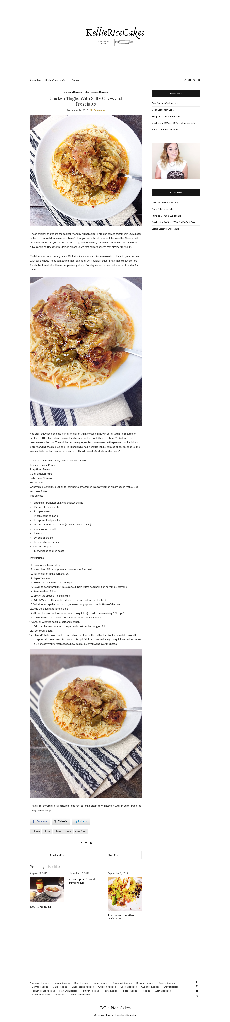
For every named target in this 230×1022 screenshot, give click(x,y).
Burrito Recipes (40, 986)
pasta (68, 831)
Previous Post (58, 855)
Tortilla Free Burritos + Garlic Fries (122, 916)
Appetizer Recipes (39, 982)
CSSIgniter (130, 1014)
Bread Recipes (100, 982)
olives (58, 831)
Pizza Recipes (130, 990)
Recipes (146, 990)
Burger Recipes (167, 982)
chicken (36, 831)
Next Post (114, 855)
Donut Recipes (172, 986)
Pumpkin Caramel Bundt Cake (166, 116)
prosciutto (80, 831)
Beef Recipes (81, 982)
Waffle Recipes (163, 990)
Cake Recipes (60, 986)
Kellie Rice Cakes (115, 1008)
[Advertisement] (115, 954)
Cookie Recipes (128, 986)
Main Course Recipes (96, 91)
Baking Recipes (62, 982)
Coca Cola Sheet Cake (163, 109)
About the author (41, 994)
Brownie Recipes (145, 982)
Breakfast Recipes (122, 982)
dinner (47, 831)
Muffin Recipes (91, 990)
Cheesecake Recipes (83, 986)
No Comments (97, 110)
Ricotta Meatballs (40, 906)
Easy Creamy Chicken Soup (165, 103)
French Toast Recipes (43, 990)
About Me (35, 80)
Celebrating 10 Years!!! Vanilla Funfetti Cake (173, 123)
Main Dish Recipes (69, 990)
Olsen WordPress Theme (107, 1014)
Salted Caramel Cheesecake (165, 129)
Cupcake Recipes (150, 986)
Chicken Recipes (73, 91)
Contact (76, 80)
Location (59, 994)
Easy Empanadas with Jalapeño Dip (82, 881)
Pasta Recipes (111, 990)
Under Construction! (56, 80)
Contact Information (79, 994)
